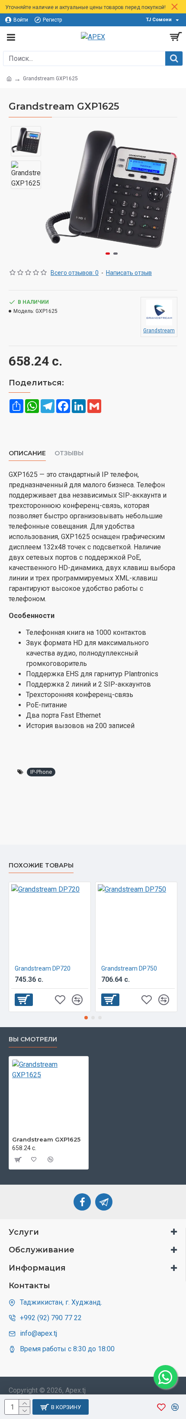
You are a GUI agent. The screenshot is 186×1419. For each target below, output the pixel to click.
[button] (54, 192)
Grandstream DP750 (129, 968)
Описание (27, 453)
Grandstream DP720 (43, 968)
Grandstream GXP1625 (46, 1139)
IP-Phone (41, 772)
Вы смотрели (33, 1039)
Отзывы (69, 453)
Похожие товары (41, 865)
